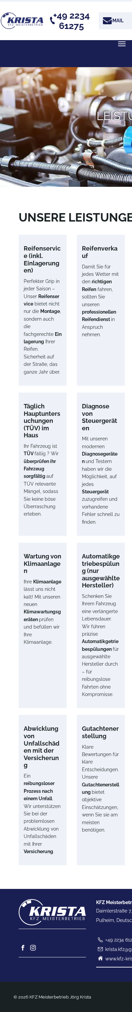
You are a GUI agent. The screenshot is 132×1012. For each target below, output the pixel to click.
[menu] (122, 44)
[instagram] (33, 948)
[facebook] (23, 948)
